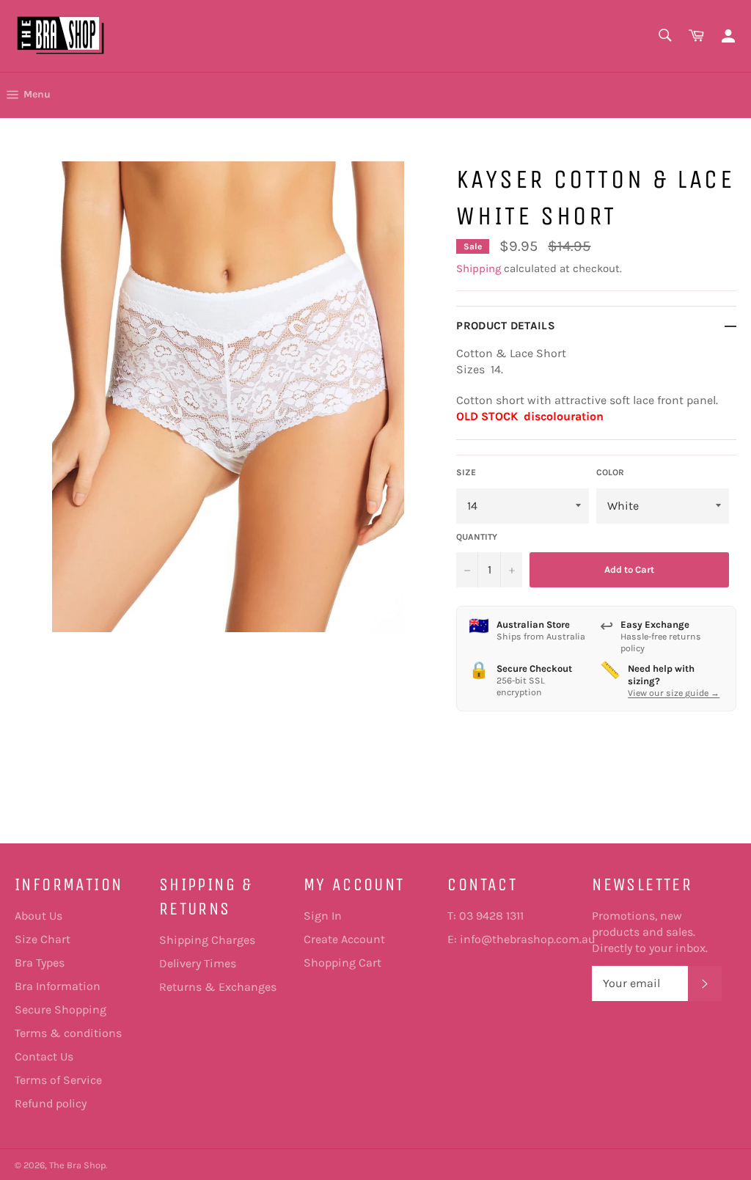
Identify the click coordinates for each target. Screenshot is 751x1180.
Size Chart (42, 939)
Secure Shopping (60, 1009)
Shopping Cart (342, 963)
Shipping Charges (207, 940)
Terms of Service (58, 1080)
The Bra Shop (77, 1164)
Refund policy (51, 1103)
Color (610, 472)
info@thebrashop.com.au (528, 939)
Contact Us (44, 1056)
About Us (38, 916)
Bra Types (40, 963)
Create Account (344, 939)
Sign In (323, 916)
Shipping (478, 268)
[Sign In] (728, 36)
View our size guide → (673, 693)
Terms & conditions (68, 1033)
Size (466, 472)
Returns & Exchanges (217, 987)
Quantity (476, 537)
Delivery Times (197, 963)
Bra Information (57, 986)
